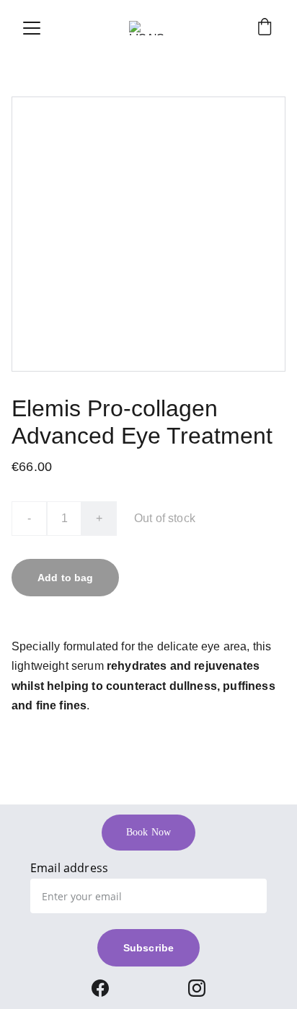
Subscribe (148, 948)
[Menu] (31, 28)
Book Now (148, 832)
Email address (69, 868)
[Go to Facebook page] (100, 988)
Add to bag (65, 577)
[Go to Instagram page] (196, 988)
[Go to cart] (264, 28)
